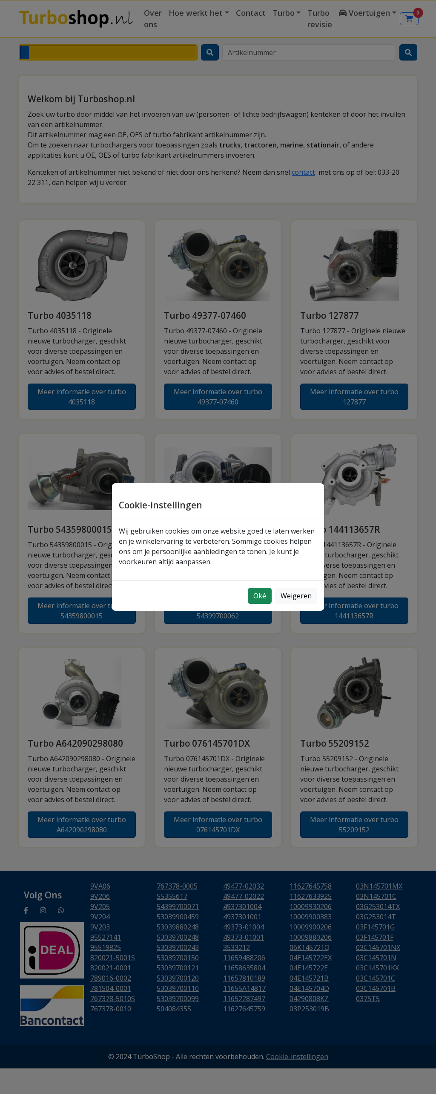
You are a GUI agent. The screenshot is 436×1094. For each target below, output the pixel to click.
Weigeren (296, 595)
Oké (259, 595)
